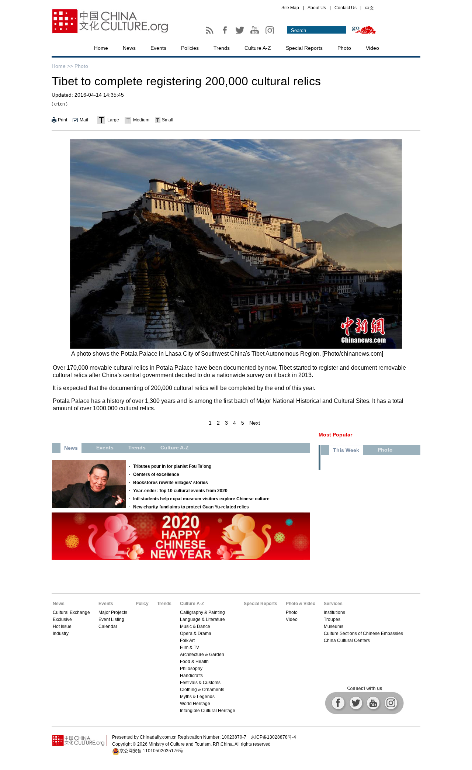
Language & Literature (202, 619)
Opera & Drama (195, 633)
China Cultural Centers (347, 640)
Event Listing (111, 619)
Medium (141, 119)
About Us (317, 7)
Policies (190, 48)
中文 (369, 8)
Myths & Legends (197, 696)
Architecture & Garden (202, 654)
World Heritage (195, 703)
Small (167, 119)
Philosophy (191, 668)
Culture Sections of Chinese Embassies (363, 633)
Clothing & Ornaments (202, 689)
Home (101, 48)
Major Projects (112, 612)
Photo (344, 48)
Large (113, 119)
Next (254, 423)
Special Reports (304, 48)
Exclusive (62, 619)
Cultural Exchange (71, 612)
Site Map (290, 7)
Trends (222, 48)
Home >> (62, 66)
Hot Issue (62, 626)
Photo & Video (300, 603)
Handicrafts (191, 675)
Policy (142, 603)
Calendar (107, 626)
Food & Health (194, 661)
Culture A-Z (257, 48)
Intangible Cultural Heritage (207, 710)
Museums (333, 626)
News (129, 48)
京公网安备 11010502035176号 (151, 750)
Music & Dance (195, 626)
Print (62, 119)
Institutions (334, 612)
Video (372, 48)
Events (158, 48)
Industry (61, 633)
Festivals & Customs (200, 682)
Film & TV (189, 647)
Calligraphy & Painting (202, 612)
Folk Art (187, 640)
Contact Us (345, 7)
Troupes (332, 619)
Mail (84, 119)
